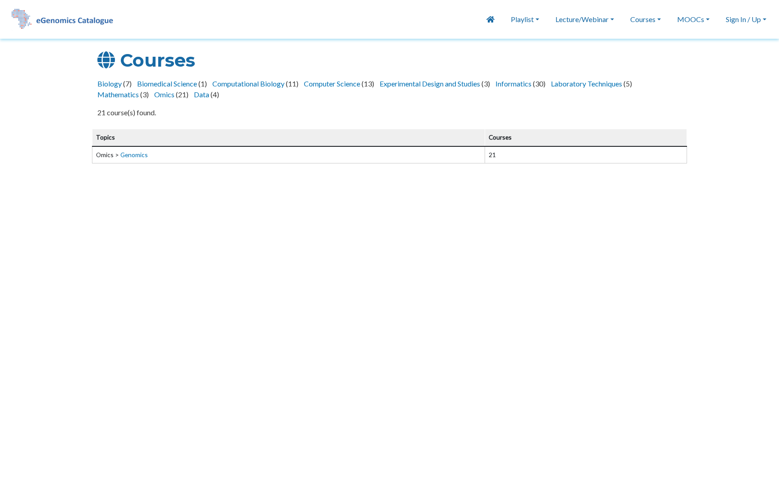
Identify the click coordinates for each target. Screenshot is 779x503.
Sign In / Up (743, 19)
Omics (165, 94)
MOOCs (690, 19)
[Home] (57, 19)
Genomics (134, 155)
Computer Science (333, 83)
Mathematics (118, 94)
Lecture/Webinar (582, 19)
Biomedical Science (167, 83)
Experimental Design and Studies (430, 83)
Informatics (514, 83)
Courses (642, 19)
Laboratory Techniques (587, 83)
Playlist (522, 19)
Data (202, 94)
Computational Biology (249, 83)
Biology (110, 83)
